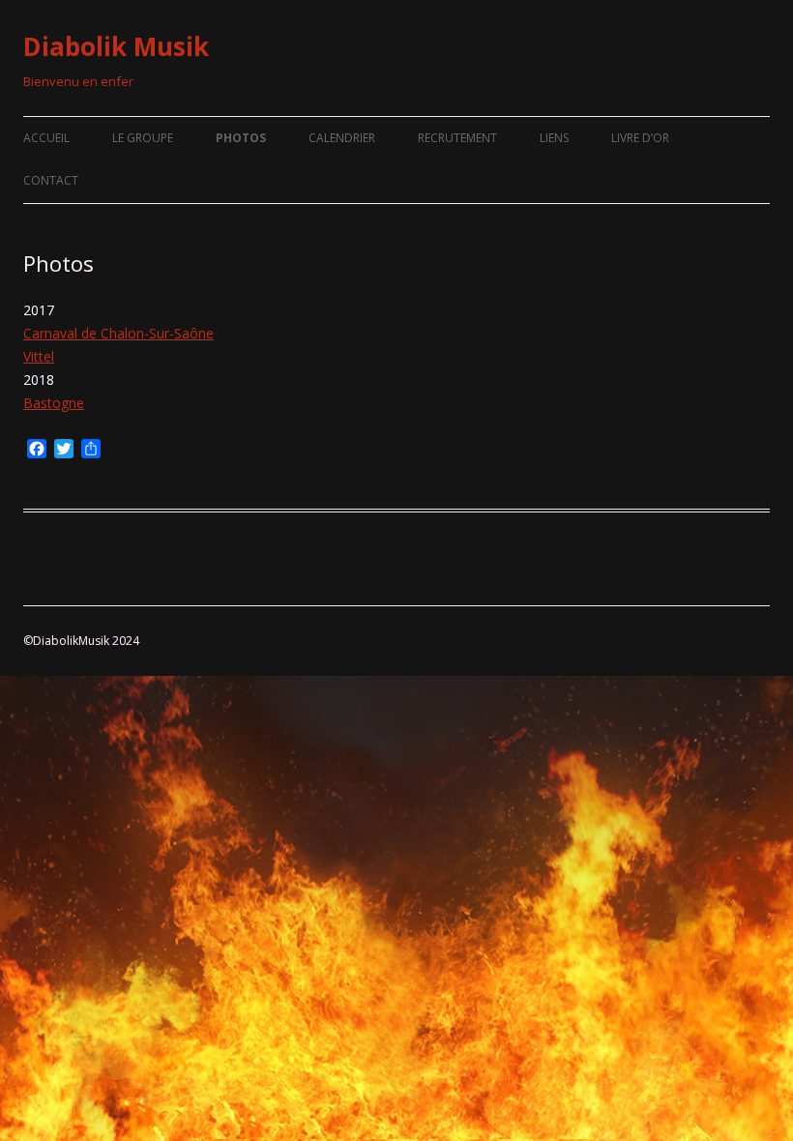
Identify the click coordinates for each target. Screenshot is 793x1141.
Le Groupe (142, 138)
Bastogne (53, 403)
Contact (50, 180)
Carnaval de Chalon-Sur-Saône (118, 333)
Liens (554, 138)
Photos (241, 138)
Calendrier (341, 138)
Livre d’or (640, 138)
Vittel (38, 356)
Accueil (46, 138)
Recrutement (457, 138)
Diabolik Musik (116, 46)
